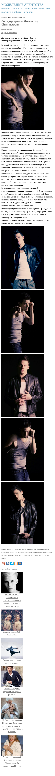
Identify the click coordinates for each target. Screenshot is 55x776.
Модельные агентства (22, 4)
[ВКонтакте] (7, 563)
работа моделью (15, 549)
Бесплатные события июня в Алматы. (12, 661)
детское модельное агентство (33, 549)
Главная (5, 8)
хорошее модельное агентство (19, 555)
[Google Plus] (3, 563)
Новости (17, 8)
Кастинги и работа (11, 12)
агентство (34, 552)
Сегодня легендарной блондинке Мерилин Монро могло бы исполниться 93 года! (12, 761)
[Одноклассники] (16, 563)
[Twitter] (12, 563)
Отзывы (28, 12)
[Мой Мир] (20, 563)
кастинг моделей (24, 552)
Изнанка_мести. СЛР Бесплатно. (12, 633)
